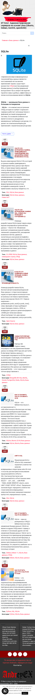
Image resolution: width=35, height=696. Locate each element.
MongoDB (13, 378)
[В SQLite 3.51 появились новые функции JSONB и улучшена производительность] (8, 276)
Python (8, 611)
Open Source (10, 321)
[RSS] (10, 654)
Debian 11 (15, 553)
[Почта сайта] (15, 654)
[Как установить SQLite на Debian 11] (8, 517)
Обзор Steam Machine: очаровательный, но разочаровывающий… (9, 629)
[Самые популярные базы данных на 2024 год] (8, 340)
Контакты (17, 665)
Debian (8, 553)
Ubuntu (17, 443)
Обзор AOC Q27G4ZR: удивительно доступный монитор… (10, 635)
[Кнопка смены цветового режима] (5, 691)
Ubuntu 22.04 (15, 440)
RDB (10, 254)
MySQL (25, 378)
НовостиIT (6, 197)
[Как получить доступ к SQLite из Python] (8, 574)
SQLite (12, 192)
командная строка (8, 257)
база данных (19, 192)
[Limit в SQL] (8, 460)
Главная (5, 40)
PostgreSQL (11, 380)
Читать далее (6, 134)
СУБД (12, 86)
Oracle (4, 380)
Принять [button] (25, 693)
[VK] (20, 654)
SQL (7, 192)
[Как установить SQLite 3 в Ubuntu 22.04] (8, 399)
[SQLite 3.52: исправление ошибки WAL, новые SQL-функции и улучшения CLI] (8, 214)
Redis (17, 380)
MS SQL (19, 378)
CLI (7, 254)
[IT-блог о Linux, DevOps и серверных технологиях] (12, 8)
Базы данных (14, 40)
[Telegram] (25, 654)
